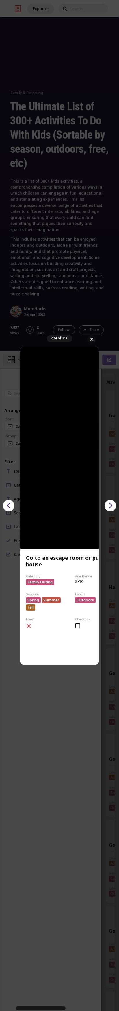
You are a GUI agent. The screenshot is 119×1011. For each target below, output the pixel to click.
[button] (8, 505)
